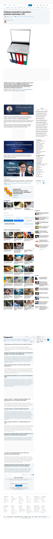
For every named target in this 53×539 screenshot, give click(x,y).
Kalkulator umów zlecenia (39, 145)
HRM (12, 502)
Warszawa (23, 146)
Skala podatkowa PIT (39, 167)
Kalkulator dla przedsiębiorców (40, 143)
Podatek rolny (38, 173)
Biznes (15, 7)
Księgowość (7, 7)
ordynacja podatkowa (18, 89)
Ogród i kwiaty (43, 501)
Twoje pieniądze (29, 7)
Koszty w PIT (38, 168)
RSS (32, 516)
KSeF (46, 7)
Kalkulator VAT (38, 150)
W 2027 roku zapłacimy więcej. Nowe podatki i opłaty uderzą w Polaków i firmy (41, 114)
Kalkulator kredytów (39, 149)
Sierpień (43, 180)
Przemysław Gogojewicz (10, 20)
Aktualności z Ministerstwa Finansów (16, 340)
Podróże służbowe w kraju (37, 507)
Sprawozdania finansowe (37, 501)
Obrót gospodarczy (19, 339)
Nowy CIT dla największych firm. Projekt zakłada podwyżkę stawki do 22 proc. (41, 133)
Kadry (11, 7)
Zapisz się (24, 113)
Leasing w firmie (28, 501)
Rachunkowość (38, 156)
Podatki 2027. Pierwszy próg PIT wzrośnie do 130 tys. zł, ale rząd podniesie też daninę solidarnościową (42, 129)
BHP (11, 501)
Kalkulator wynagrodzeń (39, 144)
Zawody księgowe (6, 501)
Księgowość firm (6, 496)
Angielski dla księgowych (25, 340)
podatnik (23, 89)
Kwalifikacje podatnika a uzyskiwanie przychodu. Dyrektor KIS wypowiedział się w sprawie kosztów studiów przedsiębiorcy (42, 123)
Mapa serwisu (44, 516)
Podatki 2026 (37, 210)
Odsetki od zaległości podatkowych (41, 151)
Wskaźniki (39, 162)
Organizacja (5, 507)
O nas (4, 516)
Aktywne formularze (41, 155)
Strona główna (5, 9)
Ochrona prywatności (10, 516)
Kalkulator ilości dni (38, 152)
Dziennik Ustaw (21, 507)
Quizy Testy (37, 175)
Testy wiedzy (12, 513)
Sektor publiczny (19, 7)
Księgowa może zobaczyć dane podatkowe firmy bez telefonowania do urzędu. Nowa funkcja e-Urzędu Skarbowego (42, 111)
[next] (33, 474)
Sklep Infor (20, 502)
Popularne (38, 109)
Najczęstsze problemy (19, 9)
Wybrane (46, 109)
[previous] (22, 474)
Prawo (24, 7)
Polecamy (37, 275)
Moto (33, 7)
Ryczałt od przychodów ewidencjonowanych (39, 170)
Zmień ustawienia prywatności (18, 516)
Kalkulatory (39, 139)
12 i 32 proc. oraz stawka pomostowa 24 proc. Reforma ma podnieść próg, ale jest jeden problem (41, 120)
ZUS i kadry (24, 339)
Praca (19, 501)
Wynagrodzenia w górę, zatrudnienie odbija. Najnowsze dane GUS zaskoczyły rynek (42, 131)
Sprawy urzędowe (21, 500)
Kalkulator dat (28, 507)
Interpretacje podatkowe (39, 176)
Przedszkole (12, 507)
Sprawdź (15, 196)
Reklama (40, 516)
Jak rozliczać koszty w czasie (13, 177)
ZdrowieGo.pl (43, 507)
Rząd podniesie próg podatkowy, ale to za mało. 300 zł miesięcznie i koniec (41, 116)
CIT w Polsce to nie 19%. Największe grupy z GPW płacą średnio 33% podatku (42, 125)
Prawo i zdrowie (21, 503)
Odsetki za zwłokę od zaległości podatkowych (40, 166)
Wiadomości (5, 339)
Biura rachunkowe (36, 496)
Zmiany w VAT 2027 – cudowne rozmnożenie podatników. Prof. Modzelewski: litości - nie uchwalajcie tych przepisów (41, 118)
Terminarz (39, 180)
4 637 (31, 474)
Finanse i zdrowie (28, 502)
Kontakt (36, 516)
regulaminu (18, 483)
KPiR (14, 9)
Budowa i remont (44, 500)
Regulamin (26, 516)
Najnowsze (42, 109)
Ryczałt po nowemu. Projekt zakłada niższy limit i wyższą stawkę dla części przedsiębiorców (42, 136)
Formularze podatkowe (39, 161)
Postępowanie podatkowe (39, 157)
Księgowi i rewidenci (7, 340)
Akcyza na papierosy (39, 174)
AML (34, 502)
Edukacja (42, 7)
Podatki (13, 9)
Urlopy (12, 500)
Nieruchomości (38, 7)
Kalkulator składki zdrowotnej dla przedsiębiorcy (40, 142)
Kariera (30, 516)
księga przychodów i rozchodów (8, 215)
